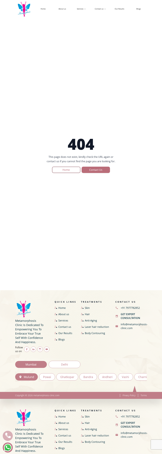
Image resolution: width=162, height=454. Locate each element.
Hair (87, 314)
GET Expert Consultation (130, 316)
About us (62, 9)
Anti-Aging (91, 320)
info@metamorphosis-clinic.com (134, 326)
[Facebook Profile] (26, 349)
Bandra (88, 377)
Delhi (64, 364)
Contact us (99, 9)
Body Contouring (95, 333)
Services (80, 9)
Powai (47, 377)
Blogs (138, 9)
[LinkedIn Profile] (33, 349)
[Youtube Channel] (46, 349)
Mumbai (31, 364)
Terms (144, 395)
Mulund (29, 377)
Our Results (119, 9)
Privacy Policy (129, 395)
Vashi (125, 377)
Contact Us (95, 170)
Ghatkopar (67, 377)
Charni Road (146, 377)
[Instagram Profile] (40, 349)
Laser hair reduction (97, 327)
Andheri (107, 377)
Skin (87, 308)
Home (43, 9)
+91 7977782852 (130, 308)
